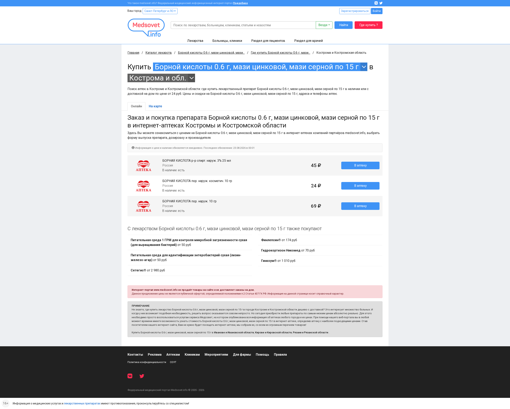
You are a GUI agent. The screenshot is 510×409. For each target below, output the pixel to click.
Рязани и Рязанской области (310, 332)
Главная (133, 53)
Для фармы (242, 354)
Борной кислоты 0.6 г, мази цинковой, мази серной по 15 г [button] (257, 67)
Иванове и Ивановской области (234, 332)
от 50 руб (189, 242)
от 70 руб (288, 250)
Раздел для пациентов (268, 41)
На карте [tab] (155, 106)
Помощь (262, 354)
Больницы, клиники (227, 41)
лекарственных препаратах (82, 403)
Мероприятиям (216, 354)
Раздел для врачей (308, 41)
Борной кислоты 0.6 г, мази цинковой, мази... (211, 53)
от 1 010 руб (278, 261)
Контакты (135, 354)
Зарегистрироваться (355, 11)
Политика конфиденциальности (147, 362)
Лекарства (195, 41)
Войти (377, 11)
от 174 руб (279, 240)
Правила (280, 354)
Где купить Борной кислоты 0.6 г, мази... (280, 53)
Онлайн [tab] (136, 106)
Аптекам (173, 354)
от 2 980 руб (148, 270)
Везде (323, 25)
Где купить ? (368, 25)
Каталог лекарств (158, 53)
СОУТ (173, 362)
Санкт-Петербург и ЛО (159, 11)
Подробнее (240, 3)
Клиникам (192, 354)
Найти (343, 25)
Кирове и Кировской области (273, 332)
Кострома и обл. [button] (157, 78)
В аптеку (360, 165)
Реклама (155, 354)
